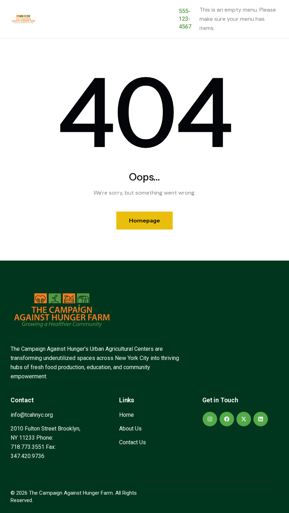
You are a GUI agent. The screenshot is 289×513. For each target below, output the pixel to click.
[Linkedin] (260, 419)
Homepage (144, 220)
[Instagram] (209, 419)
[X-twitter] (243, 419)
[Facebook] (226, 419)
